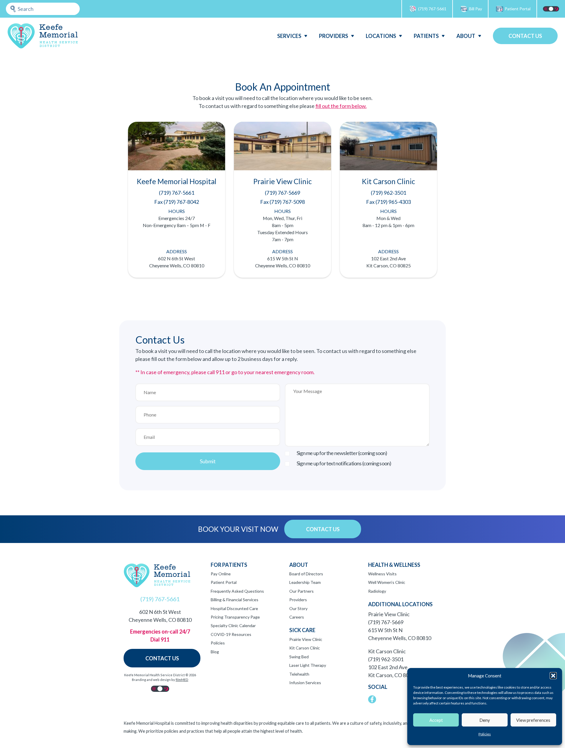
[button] (553, 676)
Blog (215, 651)
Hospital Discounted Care (234, 608)
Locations (381, 36)
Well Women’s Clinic (386, 582)
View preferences (533, 720)
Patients (426, 36)
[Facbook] (372, 699)
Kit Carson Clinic (304, 647)
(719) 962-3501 (385, 659)
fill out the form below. (341, 106)
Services (289, 36)
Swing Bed (299, 656)
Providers (333, 36)
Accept (436, 720)
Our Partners (301, 591)
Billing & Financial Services (234, 599)
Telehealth (299, 674)
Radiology (377, 591)
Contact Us (525, 36)
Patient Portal (518, 8)
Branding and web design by (160, 680)
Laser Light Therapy (307, 665)
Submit (208, 461)
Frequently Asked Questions (237, 591)
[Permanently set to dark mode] (556, 8)
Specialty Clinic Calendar (233, 625)
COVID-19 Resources (231, 634)
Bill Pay (475, 8)
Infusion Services (305, 682)
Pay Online (221, 573)
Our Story (298, 608)
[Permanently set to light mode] (545, 8)
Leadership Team (305, 582)
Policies (484, 734)
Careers (296, 616)
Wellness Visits (382, 573)
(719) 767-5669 (385, 622)
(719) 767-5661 (432, 8)
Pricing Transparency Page (235, 616)
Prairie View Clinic (305, 639)
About (465, 36)
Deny (484, 720)
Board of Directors (306, 573)
